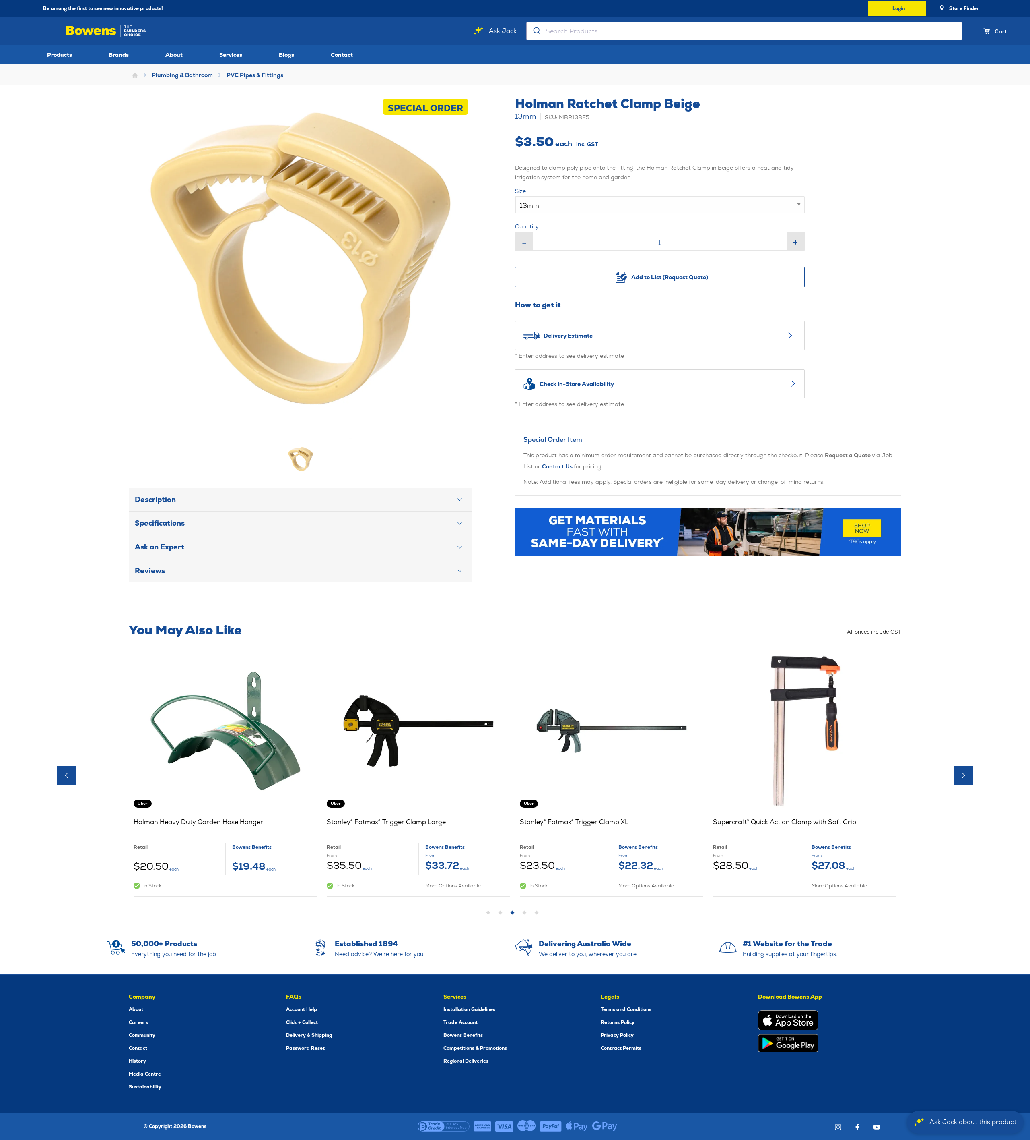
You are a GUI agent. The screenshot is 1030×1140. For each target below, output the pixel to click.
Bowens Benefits (463, 1035)
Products (59, 54)
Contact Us (558, 466)
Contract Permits (621, 1048)
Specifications (160, 523)
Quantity (527, 226)
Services (230, 54)
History (137, 1061)
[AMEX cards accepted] (482, 1126)
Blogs (286, 54)
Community (142, 1035)
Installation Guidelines (469, 1009)
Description (155, 499)
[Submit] (536, 31)
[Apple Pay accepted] (577, 1126)
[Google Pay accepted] (604, 1126)
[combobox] (744, 31)
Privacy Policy (617, 1035)
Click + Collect (302, 1022)
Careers (138, 1022)
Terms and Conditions (626, 1009)
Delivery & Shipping (309, 1035)
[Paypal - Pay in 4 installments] (551, 1126)
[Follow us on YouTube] (876, 1127)
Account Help (301, 1009)
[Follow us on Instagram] (838, 1127)
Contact (342, 54)
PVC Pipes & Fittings (255, 75)
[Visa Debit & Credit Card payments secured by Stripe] (504, 1126)
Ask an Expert (159, 546)
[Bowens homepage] (107, 31)
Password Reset (305, 1048)
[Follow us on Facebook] (857, 1127)
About (174, 54)
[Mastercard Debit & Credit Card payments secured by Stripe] (526, 1126)
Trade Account (460, 1022)
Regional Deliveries (465, 1061)
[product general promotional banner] (708, 532)
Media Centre (145, 1074)
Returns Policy (617, 1022)
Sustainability (145, 1087)
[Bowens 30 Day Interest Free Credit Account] (444, 1126)
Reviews (150, 570)
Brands (119, 54)
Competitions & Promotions (475, 1048)
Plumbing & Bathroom (182, 75)
